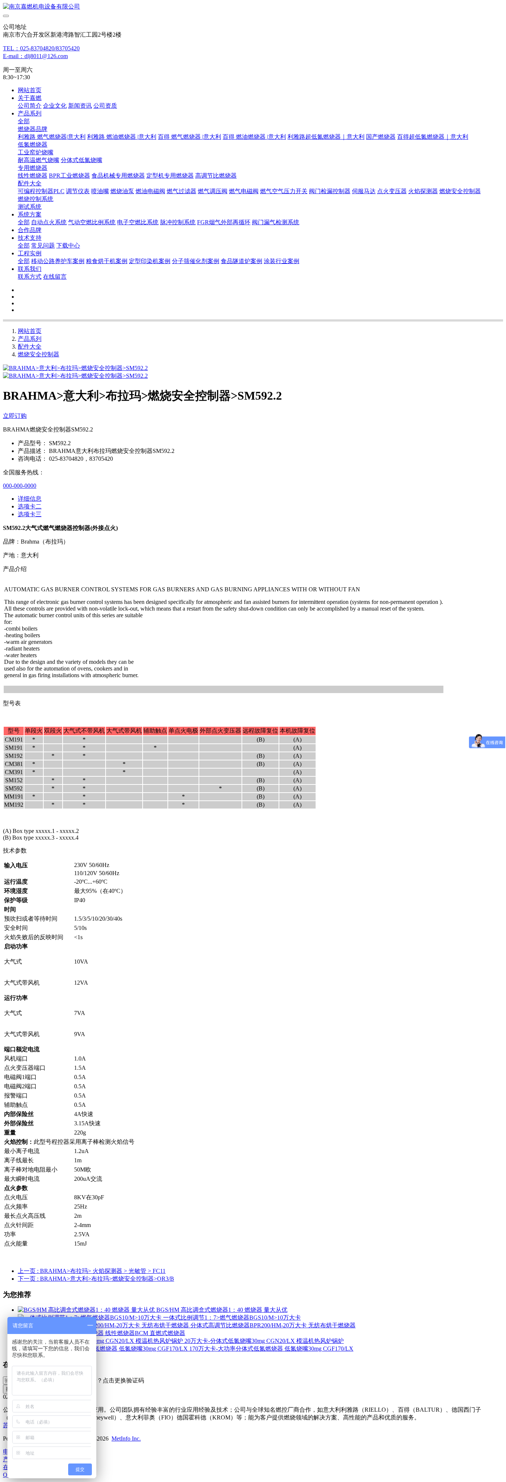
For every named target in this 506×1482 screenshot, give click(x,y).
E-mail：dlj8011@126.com (35, 56)
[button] (108, 1381)
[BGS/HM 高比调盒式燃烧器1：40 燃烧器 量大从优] (87, 1310)
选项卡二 (29, 506)
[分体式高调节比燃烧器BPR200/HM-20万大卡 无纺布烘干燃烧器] (104, 1325)
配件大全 (29, 346)
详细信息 (29, 498)
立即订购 (15, 416)
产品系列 (29, 339)
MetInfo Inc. (126, 1438)
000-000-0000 (19, 486)
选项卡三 (29, 514)
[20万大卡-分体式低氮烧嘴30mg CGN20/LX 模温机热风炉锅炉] (101, 1341)
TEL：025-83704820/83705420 (41, 48)
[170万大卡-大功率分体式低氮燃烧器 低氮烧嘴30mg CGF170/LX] (103, 1348)
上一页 (92, 1271)
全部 (24, 121)
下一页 (96, 1279)
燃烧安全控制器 (38, 354)
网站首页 (29, 90)
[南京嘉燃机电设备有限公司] (253, 7)
